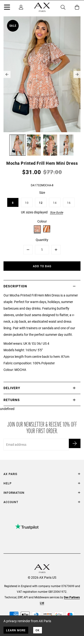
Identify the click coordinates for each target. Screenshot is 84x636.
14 (55, 203)
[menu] (7, 8)
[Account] (21, 7)
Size (42, 192)
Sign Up (74, 443)
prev (7, 74)
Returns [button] (12, 400)
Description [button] (15, 286)
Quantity (42, 240)
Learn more (16, 630)
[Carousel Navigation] (42, 74)
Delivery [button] (12, 388)
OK (37, 630)
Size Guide (56, 212)
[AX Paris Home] (42, 7)
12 (41, 203)
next (77, 74)
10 (27, 203)
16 (69, 203)
